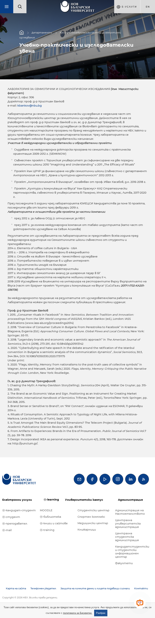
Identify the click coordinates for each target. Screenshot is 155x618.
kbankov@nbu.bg (29, 105)
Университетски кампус (84, 499)
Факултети (124, 563)
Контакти (141, 588)
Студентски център (93, 510)
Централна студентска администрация (127, 537)
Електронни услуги (17, 499)
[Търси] (19, 6)
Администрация (130, 499)
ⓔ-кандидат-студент (19, 510)
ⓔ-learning (51, 499)
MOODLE (46, 510)
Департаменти (42, 32)
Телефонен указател (43, 588)
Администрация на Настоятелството (130, 512)
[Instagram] (117, 479)
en (148, 6)
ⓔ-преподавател (14, 523)
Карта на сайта (16, 588)
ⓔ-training (47, 530)
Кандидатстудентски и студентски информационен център (132, 552)
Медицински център (93, 523)
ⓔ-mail (7, 530)
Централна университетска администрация (128, 523)
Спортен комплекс (91, 516)
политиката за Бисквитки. (77, 613)
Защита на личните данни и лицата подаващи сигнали (95, 588)
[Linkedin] (130, 479)
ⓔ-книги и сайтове (54, 523)
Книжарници (87, 529)
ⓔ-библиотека (50, 516)
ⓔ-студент (11, 517)
